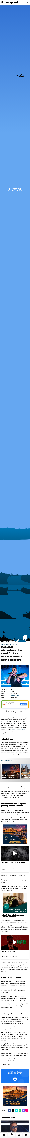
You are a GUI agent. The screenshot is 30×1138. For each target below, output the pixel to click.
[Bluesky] (16, 1110)
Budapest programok (12, 644)
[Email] (26, 1110)
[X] (13, 1110)
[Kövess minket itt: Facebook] (15, 1079)
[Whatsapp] (20, 1110)
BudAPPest (11, 2)
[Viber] (23, 1110)
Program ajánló (15, 695)
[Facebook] (9, 1110)
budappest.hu (4, 644)
